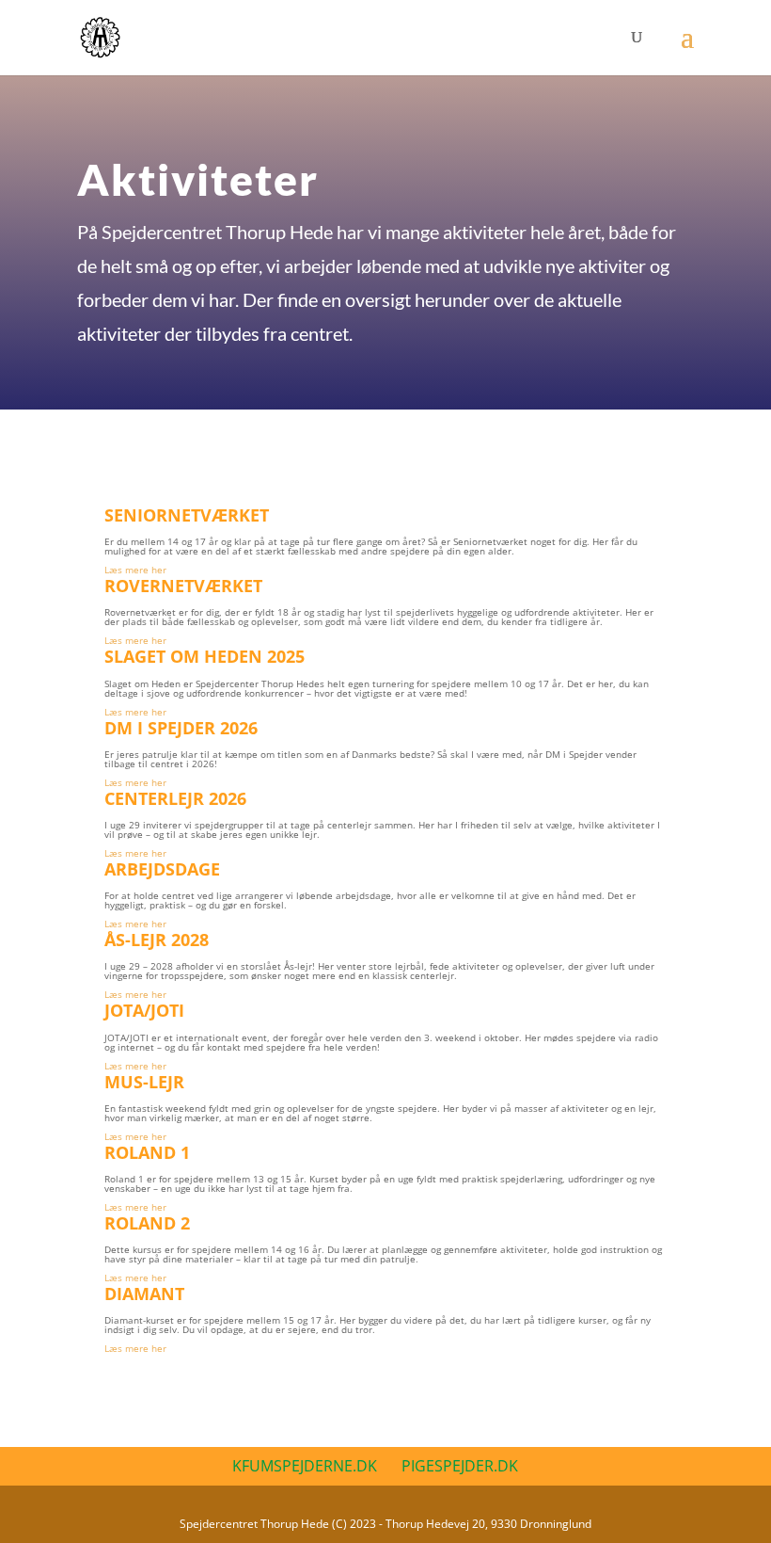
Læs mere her (135, 569)
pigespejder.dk (459, 1465)
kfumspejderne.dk (304, 1465)
